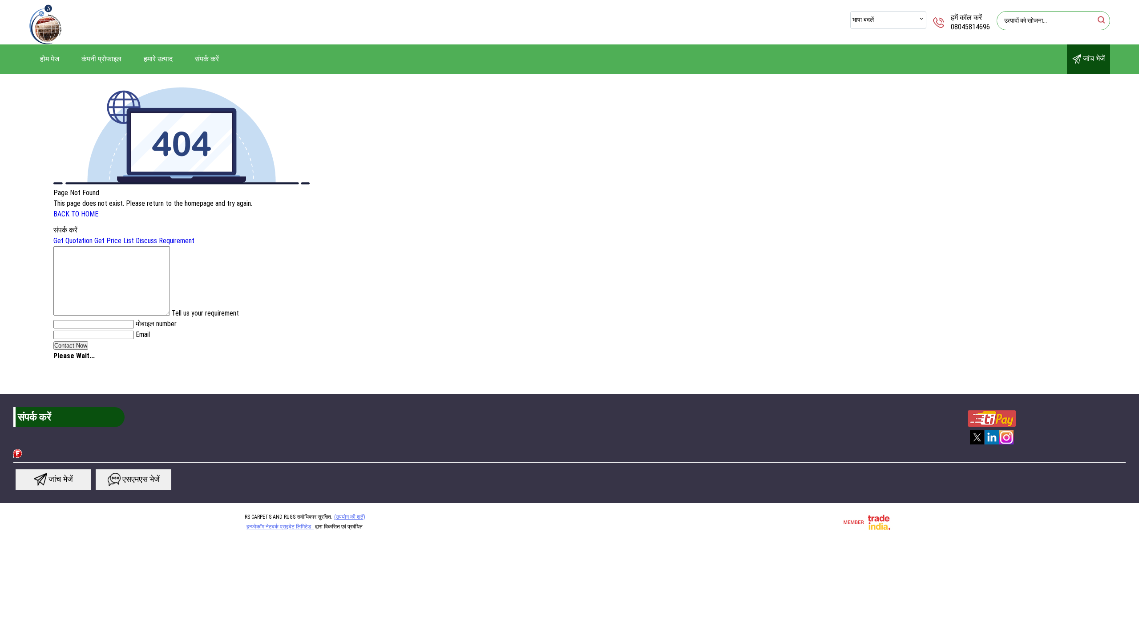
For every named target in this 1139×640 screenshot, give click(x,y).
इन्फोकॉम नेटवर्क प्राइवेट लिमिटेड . (280, 527)
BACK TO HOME (75, 214)
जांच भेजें (1093, 58)
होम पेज (49, 59)
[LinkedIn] (992, 443)
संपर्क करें (207, 59)
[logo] (45, 42)
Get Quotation (73, 240)
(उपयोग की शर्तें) (349, 517)
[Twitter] (977, 443)
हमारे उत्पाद (158, 59)
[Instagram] (1006, 443)
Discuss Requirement (165, 240)
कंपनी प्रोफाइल (101, 59)
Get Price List (114, 240)
